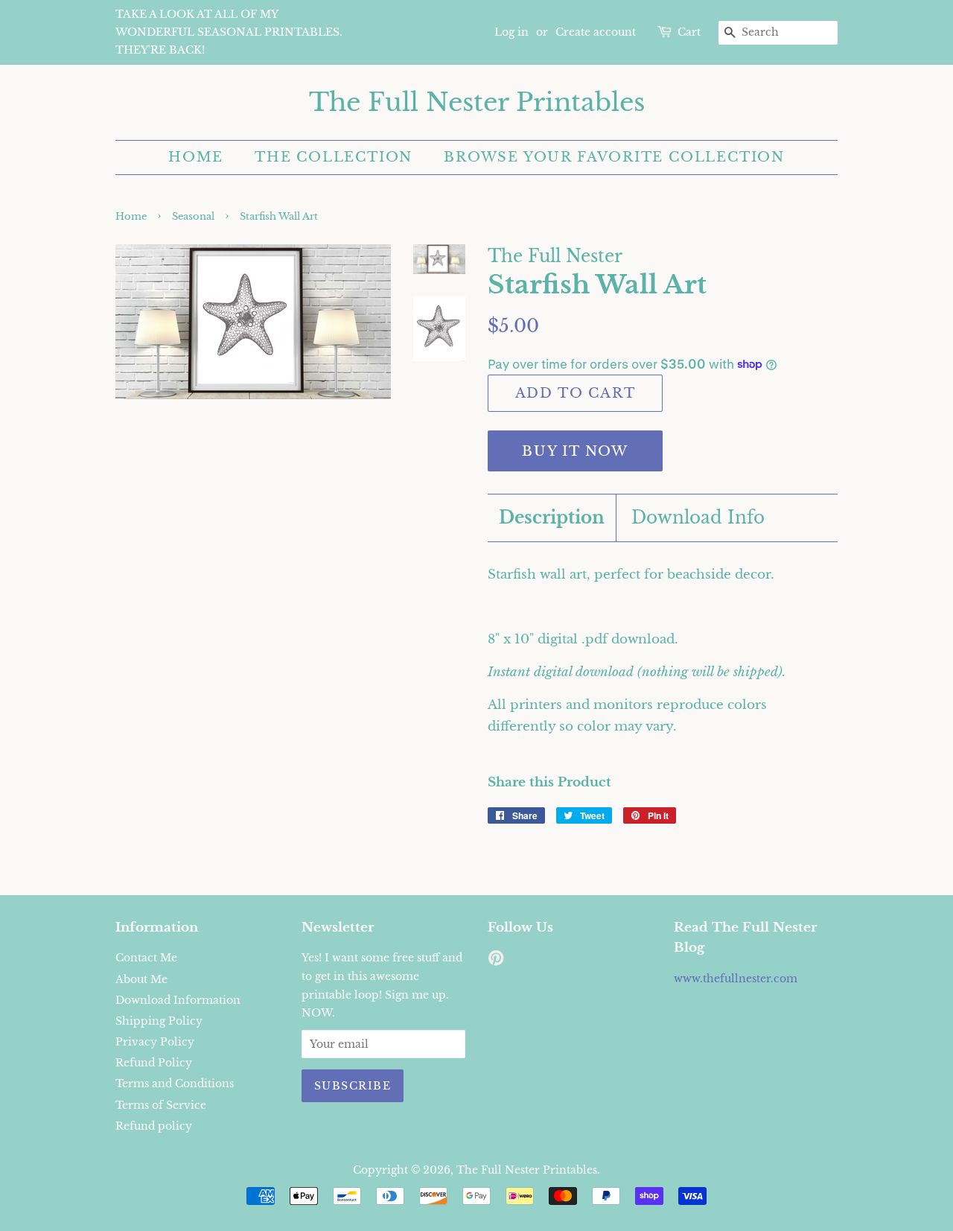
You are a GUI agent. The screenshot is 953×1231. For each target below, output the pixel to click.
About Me (141, 979)
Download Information (177, 1000)
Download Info (698, 517)
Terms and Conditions (174, 1083)
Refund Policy (153, 1062)
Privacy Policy (154, 1042)
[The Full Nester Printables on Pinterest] (496, 960)
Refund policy (153, 1126)
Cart (689, 32)
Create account (595, 32)
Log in (511, 32)
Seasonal (193, 216)
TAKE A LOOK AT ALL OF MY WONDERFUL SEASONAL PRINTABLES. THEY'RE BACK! (228, 32)
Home (195, 157)
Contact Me (146, 957)
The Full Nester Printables (477, 102)
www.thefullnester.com (735, 978)
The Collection (333, 157)
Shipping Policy (159, 1021)
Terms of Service (160, 1105)
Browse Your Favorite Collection (614, 157)
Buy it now (575, 451)
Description (552, 517)
